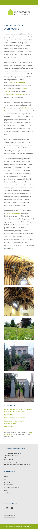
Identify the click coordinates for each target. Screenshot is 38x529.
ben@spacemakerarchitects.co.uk (18, 465)
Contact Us (8, 493)
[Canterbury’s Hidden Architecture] (19, 270)
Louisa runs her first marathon (14, 418)
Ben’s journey (8, 415)
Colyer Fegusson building (16, 94)
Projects (7, 482)
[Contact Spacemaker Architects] (12, 508)
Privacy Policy (9, 515)
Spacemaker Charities (11, 487)
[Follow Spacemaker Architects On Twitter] (7, 508)
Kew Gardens (8, 426)
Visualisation (8, 485)
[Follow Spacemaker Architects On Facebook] (5, 508)
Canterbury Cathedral (17, 83)
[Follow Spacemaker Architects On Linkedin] (10, 508)
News (6, 490)
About (6, 479)
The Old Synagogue (13, 213)
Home (6, 477)
